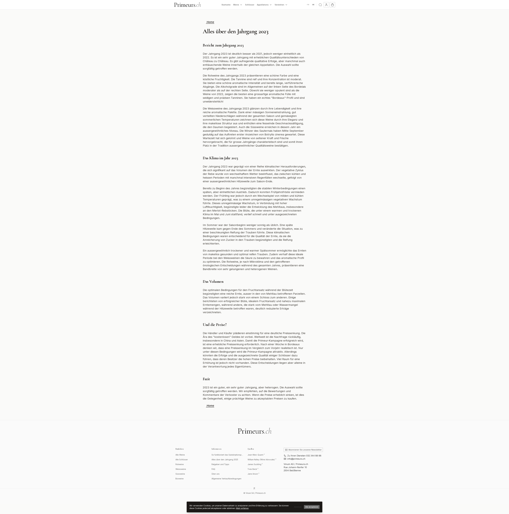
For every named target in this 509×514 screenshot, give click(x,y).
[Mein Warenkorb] (332, 4)
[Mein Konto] (326, 4)
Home (210, 22)
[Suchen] (320, 4)
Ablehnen (298, 507)
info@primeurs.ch (296, 458)
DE (313, 5)
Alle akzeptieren (311, 507)
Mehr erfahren (242, 508)
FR (308, 5)
